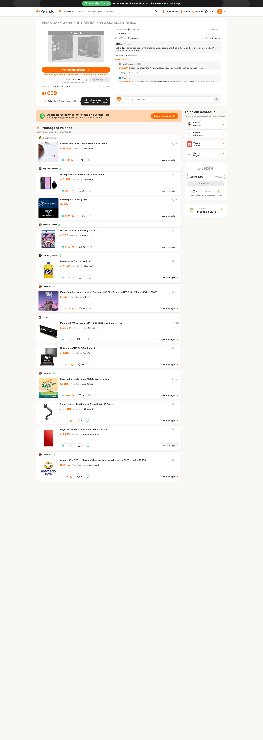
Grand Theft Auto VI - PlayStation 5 (79, 230)
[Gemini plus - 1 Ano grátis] (48, 217)
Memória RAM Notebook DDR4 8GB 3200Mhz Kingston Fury (92, 323)
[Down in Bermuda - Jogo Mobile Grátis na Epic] (48, 396)
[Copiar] (83, 79)
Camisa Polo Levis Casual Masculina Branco (83, 143)
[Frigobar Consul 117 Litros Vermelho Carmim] (48, 447)
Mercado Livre (62, 86)
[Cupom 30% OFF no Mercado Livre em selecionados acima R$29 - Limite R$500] (48, 478)
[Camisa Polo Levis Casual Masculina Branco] (48, 161)
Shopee (87, 179)
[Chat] (206, 11)
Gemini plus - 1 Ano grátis (74, 199)
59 (84, 308)
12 (81, 339)
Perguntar (134, 38)
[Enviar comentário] (216, 99)
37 (83, 277)
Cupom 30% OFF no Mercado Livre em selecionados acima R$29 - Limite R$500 (103, 460)
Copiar (219, 177)
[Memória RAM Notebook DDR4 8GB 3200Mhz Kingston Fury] (48, 340)
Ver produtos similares (74, 69)
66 (83, 364)
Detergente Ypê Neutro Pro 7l (76, 261)
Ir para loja (204, 183)
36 (83, 191)
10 (82, 160)
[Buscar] (156, 11)
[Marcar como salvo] (219, 191)
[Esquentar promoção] (125, 38)
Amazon (85, 235)
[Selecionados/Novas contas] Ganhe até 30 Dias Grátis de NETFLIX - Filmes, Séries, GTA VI (108, 292)
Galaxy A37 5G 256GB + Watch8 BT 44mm (82, 174)
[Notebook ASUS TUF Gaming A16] (48, 366)
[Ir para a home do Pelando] (45, 11)
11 (83, 395)
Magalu (87, 266)
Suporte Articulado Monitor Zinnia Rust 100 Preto (86, 404)
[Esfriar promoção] (116, 38)
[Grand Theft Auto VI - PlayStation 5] (48, 248)
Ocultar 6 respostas (122, 59)
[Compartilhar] (89, 160)
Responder (132, 56)
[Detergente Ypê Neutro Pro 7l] (48, 279)
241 (83, 216)
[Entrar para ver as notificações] (213, 11)
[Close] (107, 100)
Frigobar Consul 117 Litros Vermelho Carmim (84, 429)
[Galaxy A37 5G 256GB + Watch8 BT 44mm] (48, 192)
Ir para (97, 79)
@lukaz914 (124, 67)
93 (84, 247)
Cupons (206, 210)
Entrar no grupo (162, 116)
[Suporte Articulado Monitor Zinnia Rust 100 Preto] (48, 422)
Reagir (120, 55)
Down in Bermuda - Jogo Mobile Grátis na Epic (84, 379)
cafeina (133, 29)
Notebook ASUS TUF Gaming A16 (77, 348)
